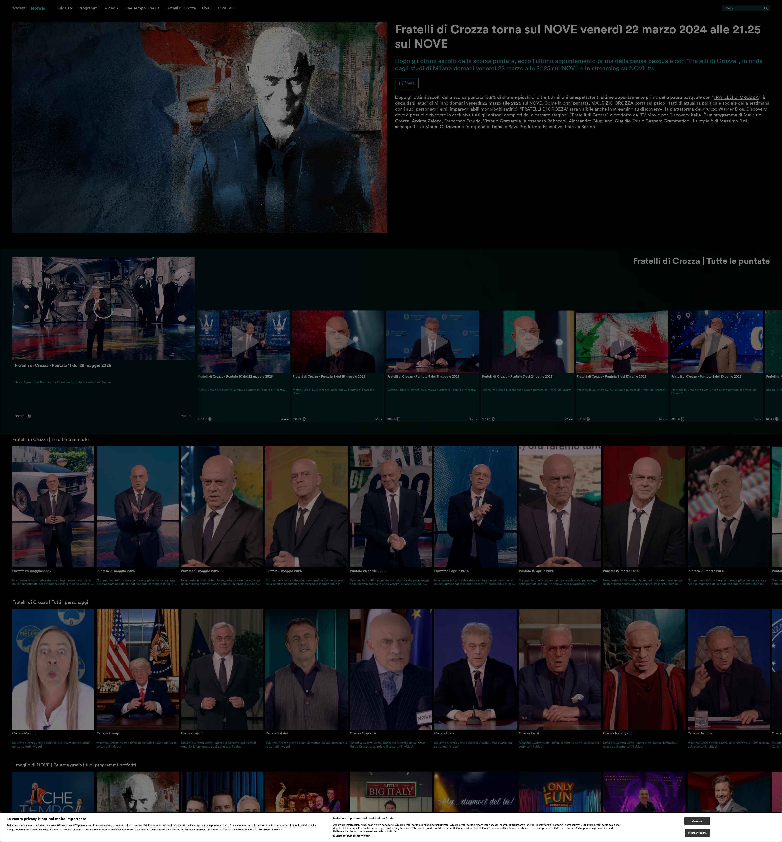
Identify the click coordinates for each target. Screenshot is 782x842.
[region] (391, 827)
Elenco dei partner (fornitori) (351, 835)
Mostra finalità (697, 832)
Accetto (697, 821)
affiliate (60, 825)
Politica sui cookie (270, 829)
